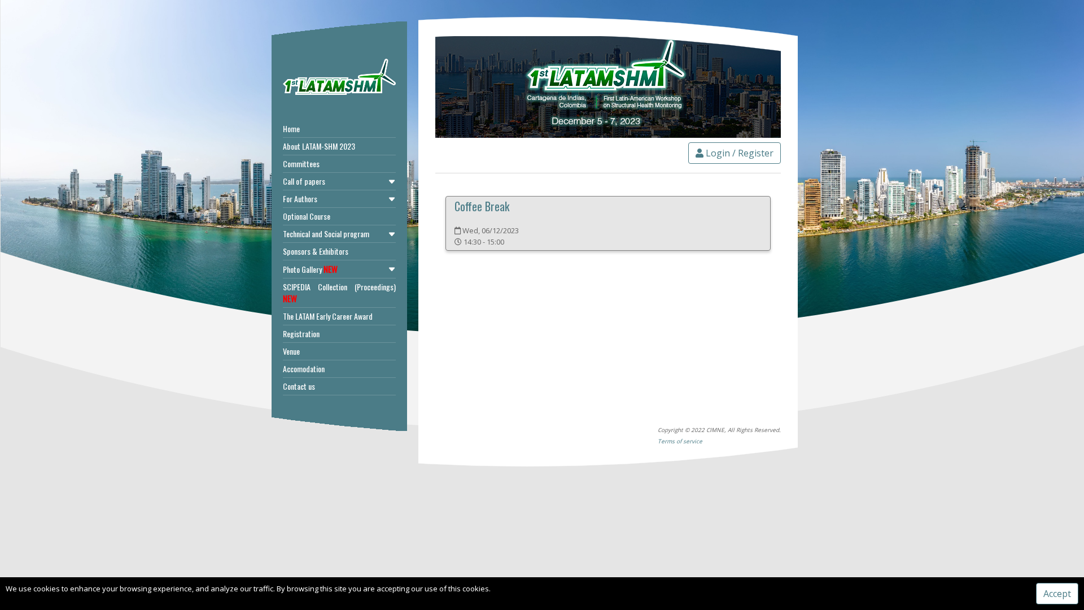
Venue (291, 351)
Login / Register (738, 153)
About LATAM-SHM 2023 (319, 146)
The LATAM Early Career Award (328, 316)
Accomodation (304, 368)
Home (291, 128)
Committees (301, 163)
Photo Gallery (310, 269)
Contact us (299, 386)
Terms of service (680, 441)
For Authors (300, 198)
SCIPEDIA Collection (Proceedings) (339, 292)
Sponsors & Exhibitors (315, 251)
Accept (1057, 593)
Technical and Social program (326, 233)
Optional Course (306, 216)
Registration (301, 333)
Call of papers (304, 181)
